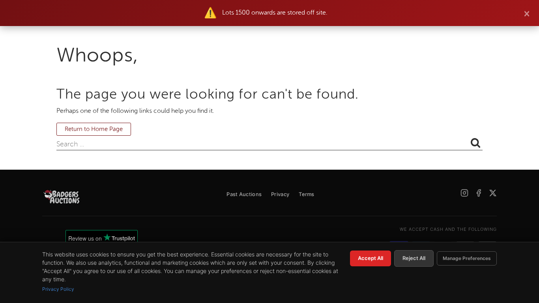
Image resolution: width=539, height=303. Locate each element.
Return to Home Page (94, 129)
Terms (306, 194)
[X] (493, 193)
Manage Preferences (467, 258)
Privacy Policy (58, 289)
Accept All (370, 258)
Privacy (280, 194)
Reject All (413, 258)
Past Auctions (244, 194)
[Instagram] (464, 193)
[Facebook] (479, 193)
